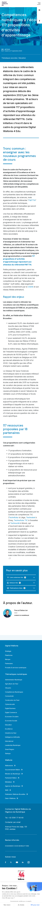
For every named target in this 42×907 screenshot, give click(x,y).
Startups (8, 753)
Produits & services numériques (15, 667)
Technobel (30, 517)
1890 (6, 790)
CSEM (30, 287)
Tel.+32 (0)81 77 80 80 (14, 818)
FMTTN (32, 200)
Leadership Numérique (12, 745)
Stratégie (8, 651)
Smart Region (9, 749)
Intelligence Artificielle (12, 737)
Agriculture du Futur (11, 684)
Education (22, 58)
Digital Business (10, 708)
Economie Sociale (11, 721)
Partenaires (9, 663)
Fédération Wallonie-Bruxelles (15, 794)
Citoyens (8, 688)
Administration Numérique (13, 680)
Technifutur (13, 517)
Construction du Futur (12, 700)
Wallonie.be (9, 765)
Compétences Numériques (14, 692)
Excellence (9, 729)
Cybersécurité (10, 704)
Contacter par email (12, 822)
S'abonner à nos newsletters (17, 846)
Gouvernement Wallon (12, 770)
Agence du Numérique (12, 786)
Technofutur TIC (21, 520)
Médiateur (8, 782)
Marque (7, 659)
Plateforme (8, 655)
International (9, 741)
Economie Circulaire (11, 716)
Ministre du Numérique (12, 774)
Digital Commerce (11, 712)
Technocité (15, 523)
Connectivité (9, 696)
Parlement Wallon (11, 778)
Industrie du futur (10, 733)
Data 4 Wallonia (10, 798)
